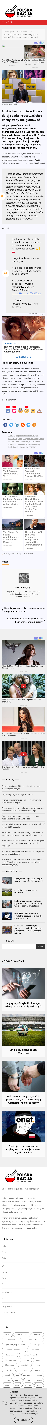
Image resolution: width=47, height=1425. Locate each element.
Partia (4, 1284)
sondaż (28, 1385)
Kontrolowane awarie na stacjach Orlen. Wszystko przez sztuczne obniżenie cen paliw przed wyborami (23, 843)
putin (7, 1385)
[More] (34, 425)
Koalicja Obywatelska (31, 1355)
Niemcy (37, 1365)
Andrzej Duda (22, 1334)
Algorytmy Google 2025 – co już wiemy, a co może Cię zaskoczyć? (21, 787)
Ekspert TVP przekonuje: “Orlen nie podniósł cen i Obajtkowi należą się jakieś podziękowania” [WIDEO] (24, 444)
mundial (24, 1365)
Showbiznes (7, 1292)
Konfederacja (11, 1360)
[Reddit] (23, 425)
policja (39, 1375)
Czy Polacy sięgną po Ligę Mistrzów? (17, 794)
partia (37, 1370)
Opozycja (6, 1278)
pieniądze (8, 1375)
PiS (17, 1375)
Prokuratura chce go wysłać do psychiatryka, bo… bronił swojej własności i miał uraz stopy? (23, 809)
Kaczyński (10, 1355)
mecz (38, 1360)
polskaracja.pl (14, 1188)
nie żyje (9, 1370)
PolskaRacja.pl (17, 9)
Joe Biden (35, 1350)
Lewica (26, 1360)
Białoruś (37, 1334)
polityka (7, 1380)
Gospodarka (22, 554)
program (38, 1380)
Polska (30, 554)
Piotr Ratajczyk (23, 587)
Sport (4, 1298)
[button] (19, 22)
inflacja (37, 1345)
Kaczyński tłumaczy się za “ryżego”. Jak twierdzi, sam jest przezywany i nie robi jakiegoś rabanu (22, 833)
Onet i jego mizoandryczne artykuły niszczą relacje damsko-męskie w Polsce (20, 817)
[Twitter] (11, 425)
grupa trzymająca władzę (15, 1345)
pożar (28, 1380)
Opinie (4, 1272)
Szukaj (10, 940)
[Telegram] (28, 425)
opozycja (23, 1370)
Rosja (17, 1385)
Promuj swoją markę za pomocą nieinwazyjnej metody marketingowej (21, 801)
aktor (7, 1334)
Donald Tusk (32, 1339)
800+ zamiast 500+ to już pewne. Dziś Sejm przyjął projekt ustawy (25, 620)
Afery (4, 1266)
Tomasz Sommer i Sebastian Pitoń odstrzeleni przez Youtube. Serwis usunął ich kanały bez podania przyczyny (22, 862)
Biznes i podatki (8, 1312)
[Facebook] (5, 425)
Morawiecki (9, 1365)
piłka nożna (27, 1375)
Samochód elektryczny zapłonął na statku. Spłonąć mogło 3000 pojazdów (23, 825)
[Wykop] (17, 425)
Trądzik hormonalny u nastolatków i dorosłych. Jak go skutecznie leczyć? (23, 852)
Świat (4, 1258)
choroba (11, 1339)
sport (39, 1385)
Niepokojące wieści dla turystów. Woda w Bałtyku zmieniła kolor (24, 610)
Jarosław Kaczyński (14, 1350)
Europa (5, 1252)
